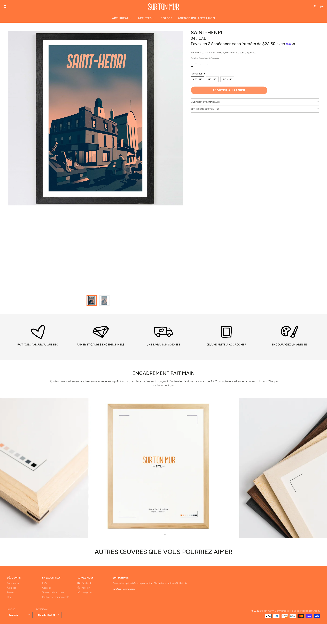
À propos (11, 587)
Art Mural (120, 18)
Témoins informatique (53, 592)
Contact (46, 587)
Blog (9, 597)
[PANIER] (322, 6)
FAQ (44, 583)
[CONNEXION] (315, 6)
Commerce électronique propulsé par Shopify (297, 610)
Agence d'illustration (196, 18)
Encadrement (13, 583)
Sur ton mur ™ (267, 610)
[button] (162, 534)
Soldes (166, 18)
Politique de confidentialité (55, 597)
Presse (10, 592)
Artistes (145, 18)
